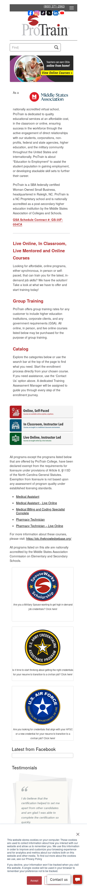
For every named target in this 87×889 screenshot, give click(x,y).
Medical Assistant (27, 496)
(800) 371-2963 (54, 6)
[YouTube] (61, 14)
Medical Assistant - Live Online (36, 503)
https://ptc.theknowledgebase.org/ (48, 538)
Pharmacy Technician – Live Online (39, 526)
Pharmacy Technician (30, 519)
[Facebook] (30, 14)
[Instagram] (36, 14)
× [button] (77, 832)
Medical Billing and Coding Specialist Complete (40, 511)
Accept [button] (34, 880)
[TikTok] (42, 14)
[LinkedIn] (55, 14)
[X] (49, 14)
